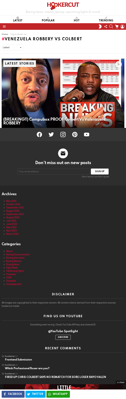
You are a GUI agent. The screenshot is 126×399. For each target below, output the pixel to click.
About (9, 251)
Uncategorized (13, 284)
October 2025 (13, 204)
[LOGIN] (122, 26)
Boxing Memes (14, 261)
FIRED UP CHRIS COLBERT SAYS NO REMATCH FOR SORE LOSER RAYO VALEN (55, 377)
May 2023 (11, 227)
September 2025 (15, 207)
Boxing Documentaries (18, 254)
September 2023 (15, 214)
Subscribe (63, 337)
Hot (77, 20)
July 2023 (11, 220)
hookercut (10, 356)
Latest (17, 20)
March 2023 (12, 234)
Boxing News (13, 264)
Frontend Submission (18, 359)
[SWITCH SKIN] (100, 26)
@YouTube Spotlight (63, 331)
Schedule (11, 280)
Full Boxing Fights (15, 271)
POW (8, 277)
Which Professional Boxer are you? (27, 368)
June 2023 (11, 224)
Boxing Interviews (15, 257)
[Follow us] (106, 26)
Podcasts (11, 274)
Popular (48, 20)
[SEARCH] (111, 26)
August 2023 (13, 217)
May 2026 (11, 201)
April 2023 (11, 230)
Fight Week (12, 267)
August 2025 (13, 211)
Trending (106, 20)
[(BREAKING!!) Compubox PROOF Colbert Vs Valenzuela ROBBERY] (63, 93)
